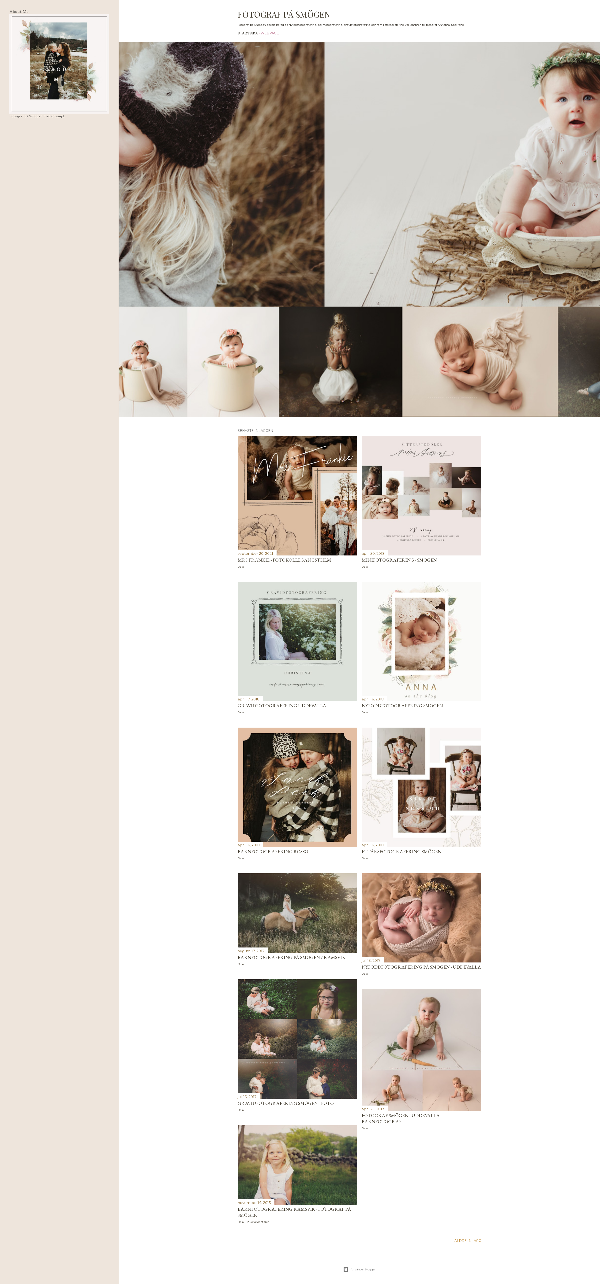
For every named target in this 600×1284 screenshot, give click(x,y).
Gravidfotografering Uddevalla (282, 706)
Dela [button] (241, 566)
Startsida (248, 33)
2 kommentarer (258, 1222)
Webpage (270, 33)
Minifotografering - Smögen (399, 560)
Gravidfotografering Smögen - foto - (287, 1103)
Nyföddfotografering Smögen (402, 706)
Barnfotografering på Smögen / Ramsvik (291, 957)
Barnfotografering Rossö (273, 851)
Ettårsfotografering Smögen (401, 851)
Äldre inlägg (467, 1241)
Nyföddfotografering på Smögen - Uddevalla (421, 967)
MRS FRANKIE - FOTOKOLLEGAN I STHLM (284, 560)
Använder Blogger (363, 1269)
